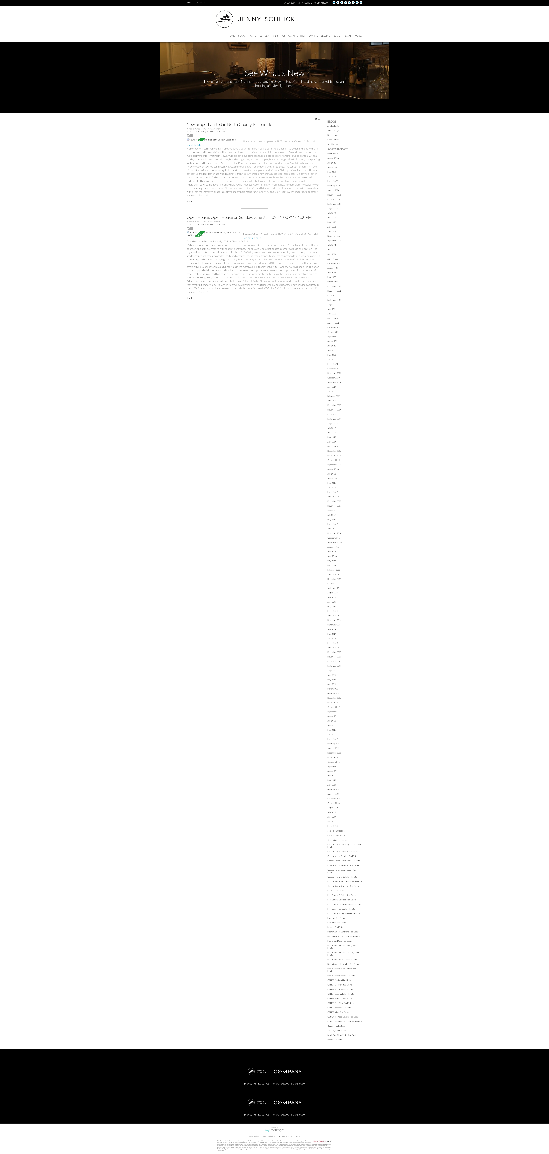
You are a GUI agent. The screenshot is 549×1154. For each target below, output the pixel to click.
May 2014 (331, 634)
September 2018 (334, 464)
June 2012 (332, 725)
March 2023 (332, 281)
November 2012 (334, 702)
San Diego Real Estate (336, 1030)
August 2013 (333, 670)
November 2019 (334, 409)
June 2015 (332, 602)
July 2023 (331, 272)
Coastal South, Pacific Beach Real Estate (344, 881)
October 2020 (333, 377)
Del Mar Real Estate (336, 890)
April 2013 (331, 684)
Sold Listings (332, 144)
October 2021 (333, 332)
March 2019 (332, 446)
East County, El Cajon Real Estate (341, 895)
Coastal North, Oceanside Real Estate (343, 860)
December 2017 (334, 501)
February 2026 (333, 185)
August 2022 (333, 304)
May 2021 (331, 355)
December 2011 (334, 753)
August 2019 (333, 423)
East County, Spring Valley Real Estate (343, 913)
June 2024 (332, 249)
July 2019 (331, 428)
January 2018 (333, 496)
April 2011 (331, 785)
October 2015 (333, 583)
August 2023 (333, 268)
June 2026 (332, 167)
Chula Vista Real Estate (337, 840)
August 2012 (333, 716)
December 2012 (334, 698)
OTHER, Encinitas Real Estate (340, 989)
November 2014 (334, 620)
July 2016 (331, 551)
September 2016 (334, 542)
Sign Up (201, 2)
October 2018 (333, 460)
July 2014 (331, 629)
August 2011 (333, 771)
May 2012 (331, 730)
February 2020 (333, 396)
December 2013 (334, 652)
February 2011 (333, 789)
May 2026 (331, 172)
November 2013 (334, 656)
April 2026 (331, 176)
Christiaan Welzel (266, 1136)
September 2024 (334, 240)
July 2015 (331, 597)
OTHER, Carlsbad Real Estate (340, 980)
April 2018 (331, 487)
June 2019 (332, 432)
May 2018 (331, 483)
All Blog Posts (333, 126)
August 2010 (333, 807)
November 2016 (334, 533)
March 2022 (332, 318)
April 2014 (331, 638)
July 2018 (331, 474)
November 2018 (334, 455)
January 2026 (333, 190)
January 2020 (333, 400)
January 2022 (333, 323)
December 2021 (334, 327)
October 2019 (333, 414)
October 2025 (333, 199)
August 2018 (333, 469)
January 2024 (333, 259)
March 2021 (332, 364)
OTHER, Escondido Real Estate (340, 994)
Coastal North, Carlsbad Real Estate (343, 851)
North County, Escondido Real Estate (209, 131)
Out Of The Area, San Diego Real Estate (344, 1021)
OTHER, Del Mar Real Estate (339, 984)
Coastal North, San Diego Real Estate (343, 865)
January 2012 (333, 748)
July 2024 (331, 245)
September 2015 (334, 588)
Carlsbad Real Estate (336, 835)
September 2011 (334, 766)
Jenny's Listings (275, 35)
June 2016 (332, 556)
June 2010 (332, 817)
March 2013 (332, 688)
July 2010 (331, 812)
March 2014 (332, 643)
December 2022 (334, 286)
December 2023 (334, 263)
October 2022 (333, 295)
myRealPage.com (274, 1130)
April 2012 (331, 734)
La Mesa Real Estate (336, 927)
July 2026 (331, 163)
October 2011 (333, 762)
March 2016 (332, 565)
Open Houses (333, 139)
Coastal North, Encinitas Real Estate (343, 856)
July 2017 (331, 515)
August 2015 (333, 592)
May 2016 (331, 560)
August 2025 (333, 208)
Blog (336, 35)
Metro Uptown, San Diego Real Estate (343, 936)
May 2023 (331, 277)
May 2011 (331, 780)
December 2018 (334, 451)
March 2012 (332, 739)
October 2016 (333, 538)
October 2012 (333, 707)
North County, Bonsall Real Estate (342, 959)
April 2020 (331, 391)
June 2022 (332, 309)
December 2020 (334, 368)
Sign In (190, 2)
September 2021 (334, 336)
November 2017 (334, 506)
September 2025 (334, 204)
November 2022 (334, 291)
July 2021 (331, 345)
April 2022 (331, 313)
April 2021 (331, 359)
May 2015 (331, 606)
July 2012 (331, 720)
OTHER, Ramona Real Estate (339, 998)
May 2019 (331, 437)
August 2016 (333, 547)
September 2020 (334, 382)
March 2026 (332, 181)
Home (231, 35)
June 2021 (332, 350)
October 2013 (333, 661)
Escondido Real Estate (336, 922)
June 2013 (332, 675)
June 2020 (332, 387)
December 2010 (334, 798)
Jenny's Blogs (333, 130)
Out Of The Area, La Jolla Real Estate (343, 1017)
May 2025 (331, 222)
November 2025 (334, 195)
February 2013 (333, 693)
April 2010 (331, 821)
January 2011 (333, 794)
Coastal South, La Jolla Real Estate (342, 877)
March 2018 (332, 492)
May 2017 (331, 519)
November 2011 (334, 757)
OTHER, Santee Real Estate (339, 1007)
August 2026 (333, 158)
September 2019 (334, 419)
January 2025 (333, 231)
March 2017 (332, 524)
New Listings (332, 135)
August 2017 (333, 510)
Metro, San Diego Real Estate (339, 941)
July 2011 (331, 775)
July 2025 (331, 213)
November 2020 (334, 373)
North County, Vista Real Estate (341, 975)
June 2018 (332, 478)
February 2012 (333, 743)
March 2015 (332, 611)
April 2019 (331, 442)
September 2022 (334, 300)
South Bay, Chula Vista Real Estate (342, 1035)
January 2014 (333, 647)
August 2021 (333, 341)
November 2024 (334, 236)
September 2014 (334, 624)
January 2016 (333, 574)
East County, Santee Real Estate (341, 909)
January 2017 (333, 528)
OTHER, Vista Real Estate (338, 1012)
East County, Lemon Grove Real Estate (344, 904)
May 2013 (331, 679)
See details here (195, 145)
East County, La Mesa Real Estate (341, 899)
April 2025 (331, 227)
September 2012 (334, 711)
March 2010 (332, 826)
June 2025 (332, 217)
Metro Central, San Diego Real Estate (343, 931)
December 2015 (334, 579)
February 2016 (333, 570)
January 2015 (333, 615)
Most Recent (332, 153)
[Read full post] (214, 139)
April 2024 (331, 254)
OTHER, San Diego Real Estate (340, 1003)
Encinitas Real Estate (336, 918)
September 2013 (334, 666)
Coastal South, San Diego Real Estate (343, 886)
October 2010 (333, 803)
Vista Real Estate (334, 1039)
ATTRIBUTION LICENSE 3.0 (289, 1136)
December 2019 (334, 405)
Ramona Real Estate (336, 1026)
